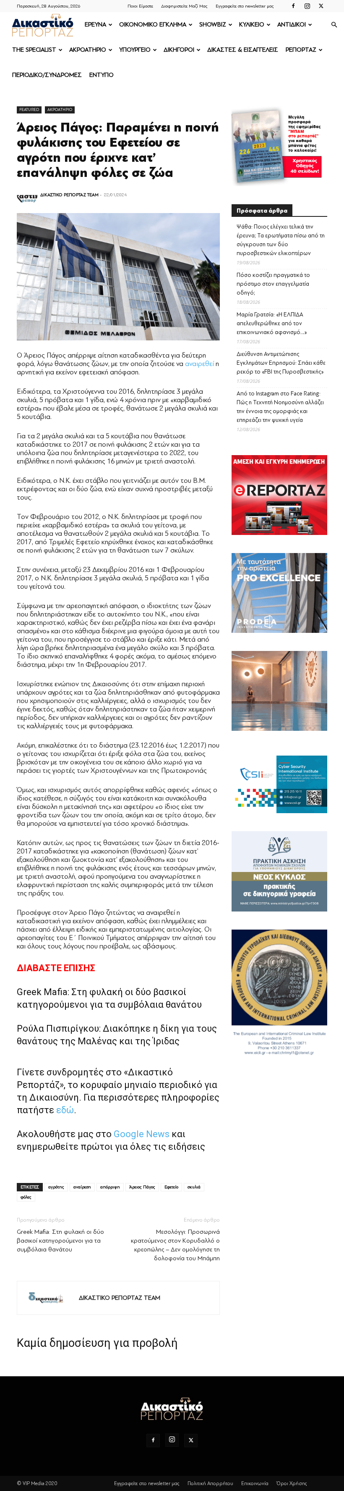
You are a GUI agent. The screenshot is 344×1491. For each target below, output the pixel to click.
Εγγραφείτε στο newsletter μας (245, 6)
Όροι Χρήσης (291, 1483)
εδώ (65, 1110)
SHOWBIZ (212, 24)
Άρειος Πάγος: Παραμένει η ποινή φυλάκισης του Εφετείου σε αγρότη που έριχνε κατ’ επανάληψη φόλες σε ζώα (118, 150)
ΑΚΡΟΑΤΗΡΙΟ (87, 49)
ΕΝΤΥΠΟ (101, 75)
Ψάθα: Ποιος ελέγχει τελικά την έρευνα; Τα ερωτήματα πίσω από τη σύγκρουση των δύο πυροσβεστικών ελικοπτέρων (281, 240)
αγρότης (56, 1187)
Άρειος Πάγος (142, 1187)
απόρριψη (110, 1187)
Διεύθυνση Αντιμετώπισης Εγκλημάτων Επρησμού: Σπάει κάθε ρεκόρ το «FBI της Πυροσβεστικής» (281, 363)
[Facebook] (293, 6)
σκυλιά (194, 1187)
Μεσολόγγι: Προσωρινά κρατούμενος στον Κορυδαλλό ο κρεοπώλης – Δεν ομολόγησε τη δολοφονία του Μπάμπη (175, 1245)
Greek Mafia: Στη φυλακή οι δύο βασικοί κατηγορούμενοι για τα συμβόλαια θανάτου (60, 1240)
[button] (334, 25)
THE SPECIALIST (34, 49)
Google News (141, 1134)
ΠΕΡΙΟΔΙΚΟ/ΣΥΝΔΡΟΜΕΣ (47, 75)
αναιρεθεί (199, 364)
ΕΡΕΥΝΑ (95, 24)
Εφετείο (171, 1187)
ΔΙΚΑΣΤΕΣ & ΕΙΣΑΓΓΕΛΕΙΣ (242, 49)
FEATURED (29, 109)
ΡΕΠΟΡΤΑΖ (301, 49)
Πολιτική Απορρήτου (210, 1483)
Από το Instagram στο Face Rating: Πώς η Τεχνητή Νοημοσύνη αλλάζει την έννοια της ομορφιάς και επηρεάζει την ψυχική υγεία (280, 406)
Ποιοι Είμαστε (140, 6)
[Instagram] (307, 6)
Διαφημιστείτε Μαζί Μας (184, 6)
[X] (321, 6)
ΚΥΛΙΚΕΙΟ (251, 24)
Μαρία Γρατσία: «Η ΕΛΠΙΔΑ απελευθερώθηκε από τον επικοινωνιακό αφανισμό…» (272, 323)
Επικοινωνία (254, 1483)
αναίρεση (82, 1187)
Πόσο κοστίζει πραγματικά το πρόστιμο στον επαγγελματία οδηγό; (273, 284)
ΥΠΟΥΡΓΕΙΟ (135, 49)
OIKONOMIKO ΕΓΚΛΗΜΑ (152, 24)
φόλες (26, 1197)
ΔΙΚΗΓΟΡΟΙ (179, 49)
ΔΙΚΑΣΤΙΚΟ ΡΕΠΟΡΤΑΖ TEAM (69, 194)
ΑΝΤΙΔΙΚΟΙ (291, 24)
